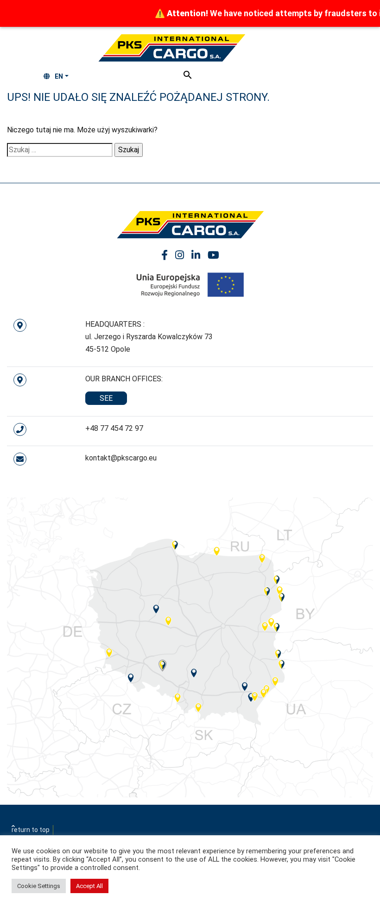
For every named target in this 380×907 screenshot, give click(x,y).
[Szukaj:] (60, 150)
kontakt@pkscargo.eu (121, 458)
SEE (106, 398)
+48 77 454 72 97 (114, 428)
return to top (31, 829)
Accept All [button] (89, 885)
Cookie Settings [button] (38, 885)
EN (59, 76)
